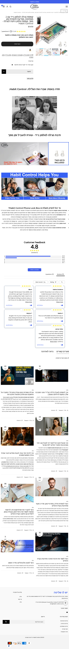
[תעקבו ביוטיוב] (12, 64)
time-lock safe (24, 466)
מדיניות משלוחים (64, 626)
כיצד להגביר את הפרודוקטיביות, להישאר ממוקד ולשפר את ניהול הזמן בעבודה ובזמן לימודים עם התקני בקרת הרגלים (19, 512)
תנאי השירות (65, 629)
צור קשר (20, 599)
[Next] (39, 32)
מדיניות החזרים (64, 623)
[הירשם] (6, 622)
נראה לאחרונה (47, 351)
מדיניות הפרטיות (64, 621)
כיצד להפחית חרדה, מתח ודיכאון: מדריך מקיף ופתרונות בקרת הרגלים (52, 505)
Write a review (34, 270)
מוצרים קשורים (62, 351)
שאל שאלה (30, 61)
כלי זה (55, 460)
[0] (4, 7)
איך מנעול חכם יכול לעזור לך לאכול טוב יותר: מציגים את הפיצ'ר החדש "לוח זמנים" (52, 444)
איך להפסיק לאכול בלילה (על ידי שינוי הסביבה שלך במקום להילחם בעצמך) (51, 393)
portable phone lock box (12, 466)
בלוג (67, 390)
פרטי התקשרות (64, 632)
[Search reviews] (62, 282)
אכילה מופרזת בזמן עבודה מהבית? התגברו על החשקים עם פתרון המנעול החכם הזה (17, 393)
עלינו (21, 596)
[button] (64, 10)
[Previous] (64, 32)
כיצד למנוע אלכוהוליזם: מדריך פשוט (21, 563)
